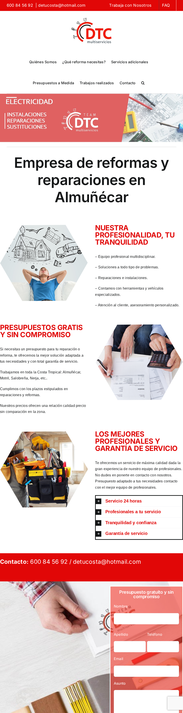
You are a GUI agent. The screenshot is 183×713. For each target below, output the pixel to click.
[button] (143, 82)
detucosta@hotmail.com (61, 5)
